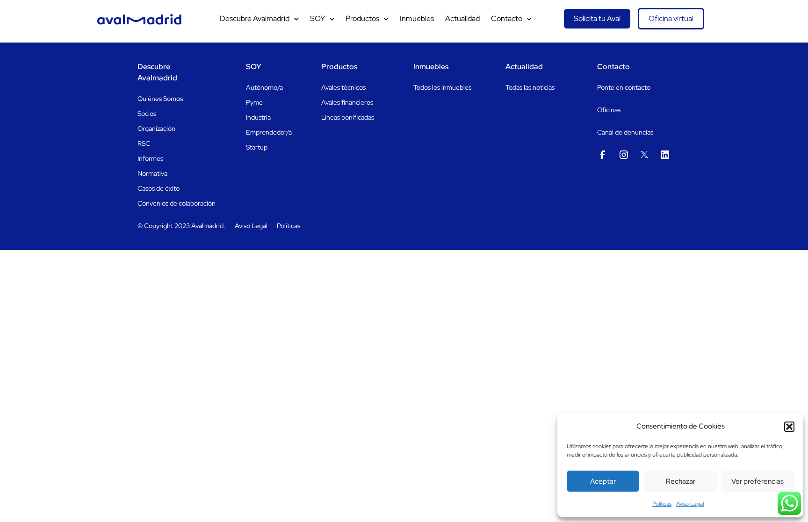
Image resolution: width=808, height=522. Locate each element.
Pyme (254, 102)
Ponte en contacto (623, 87)
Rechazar (680, 481)
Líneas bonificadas (347, 117)
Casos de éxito (158, 188)
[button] (789, 426)
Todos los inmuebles (442, 87)
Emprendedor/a (269, 132)
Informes (150, 158)
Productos (362, 18)
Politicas (661, 504)
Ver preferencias (757, 481)
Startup (256, 147)
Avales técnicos (343, 87)
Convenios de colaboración (176, 203)
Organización (156, 128)
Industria (258, 117)
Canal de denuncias (625, 132)
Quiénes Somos (160, 98)
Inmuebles (417, 18)
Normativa (152, 173)
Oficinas (608, 110)
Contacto (506, 18)
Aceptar (603, 481)
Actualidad (462, 18)
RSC (143, 143)
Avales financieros (347, 102)
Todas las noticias (530, 87)
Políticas (288, 226)
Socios (146, 113)
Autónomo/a (264, 87)
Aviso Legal (690, 504)
